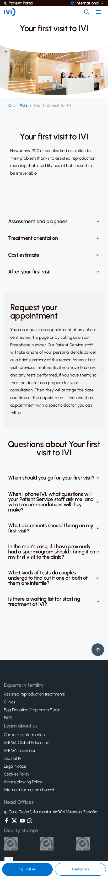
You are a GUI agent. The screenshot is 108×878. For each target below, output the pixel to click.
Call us (30, 869)
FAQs (23, 105)
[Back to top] (97, 649)
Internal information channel (29, 790)
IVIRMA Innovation (20, 750)
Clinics (9, 702)
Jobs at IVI (13, 758)
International (87, 3)
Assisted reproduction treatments (34, 694)
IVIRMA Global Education (26, 742)
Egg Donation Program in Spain (32, 710)
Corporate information (24, 734)
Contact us (80, 869)
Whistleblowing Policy (23, 782)
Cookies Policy (16, 774)
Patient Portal (21, 3)
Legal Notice (15, 766)
